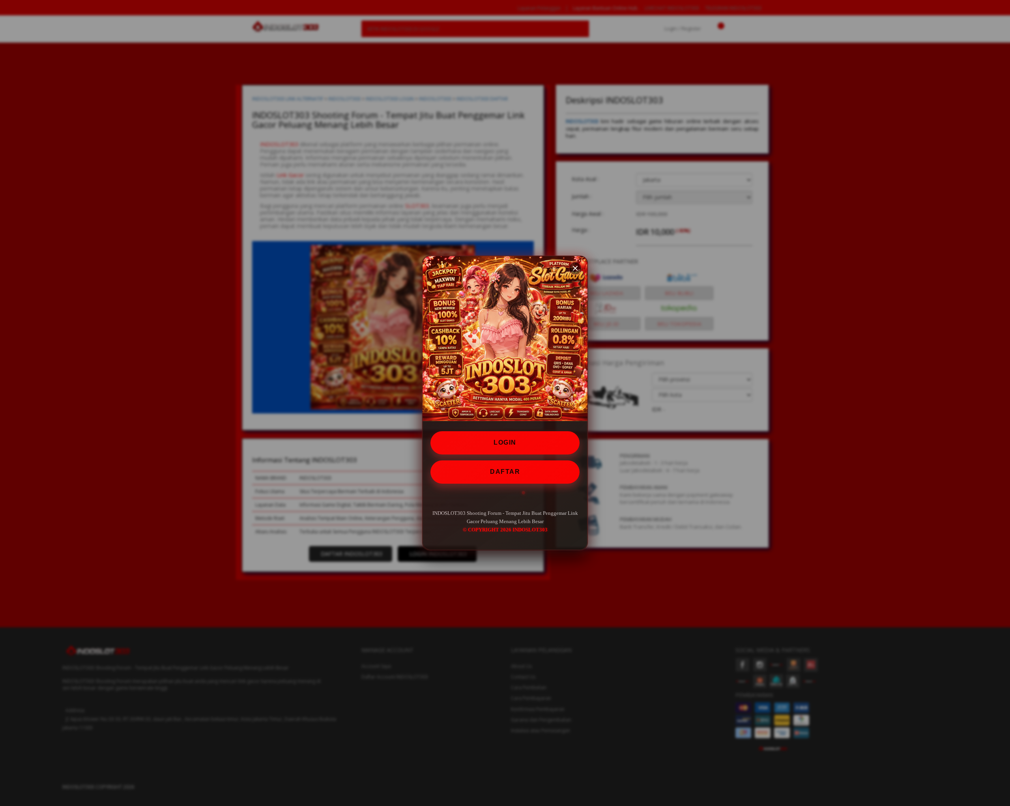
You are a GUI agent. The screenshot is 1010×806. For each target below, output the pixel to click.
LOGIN (505, 442)
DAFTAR (505, 471)
